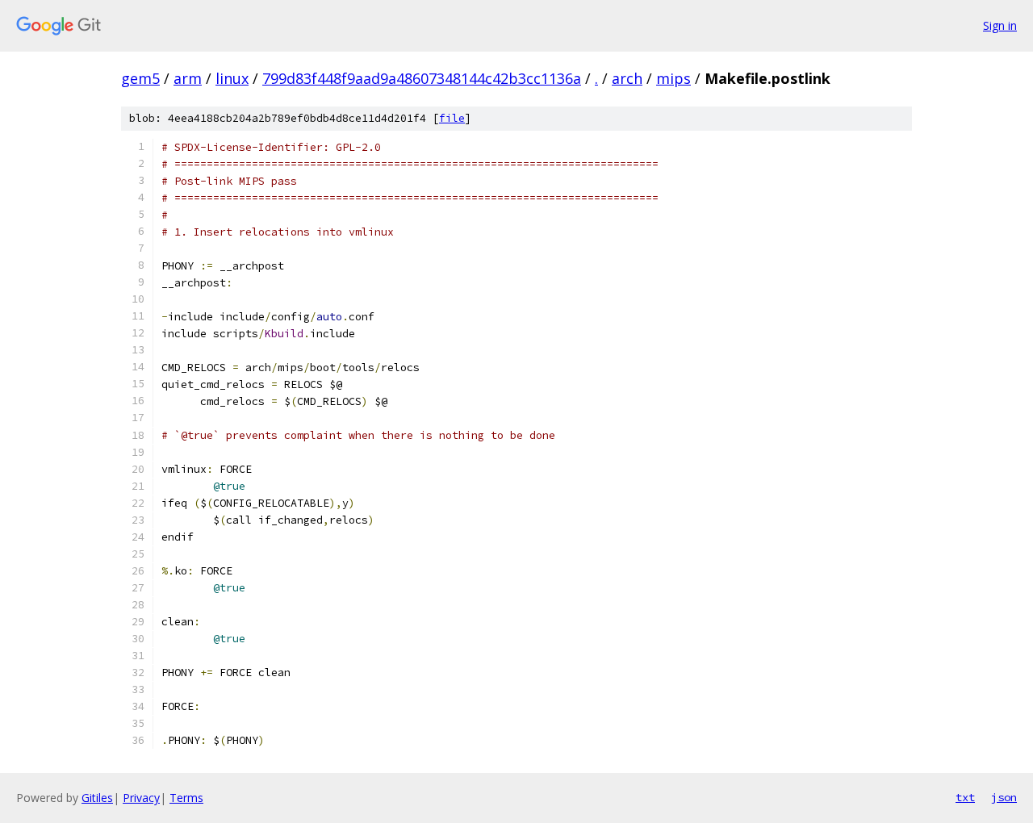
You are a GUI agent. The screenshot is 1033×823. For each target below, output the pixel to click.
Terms (186, 797)
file (452, 118)
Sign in (1000, 25)
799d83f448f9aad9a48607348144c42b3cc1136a (421, 78)
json (1004, 797)
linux (232, 78)
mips (673, 78)
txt (965, 797)
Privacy (141, 797)
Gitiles (97, 797)
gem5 (140, 78)
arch (627, 78)
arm (188, 78)
